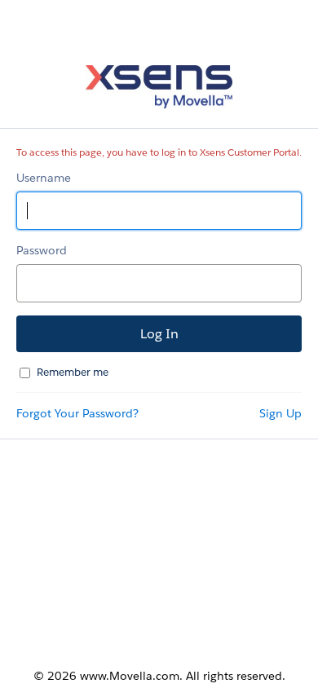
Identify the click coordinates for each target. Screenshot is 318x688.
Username (43, 177)
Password (41, 250)
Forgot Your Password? (77, 413)
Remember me (72, 372)
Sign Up (280, 413)
